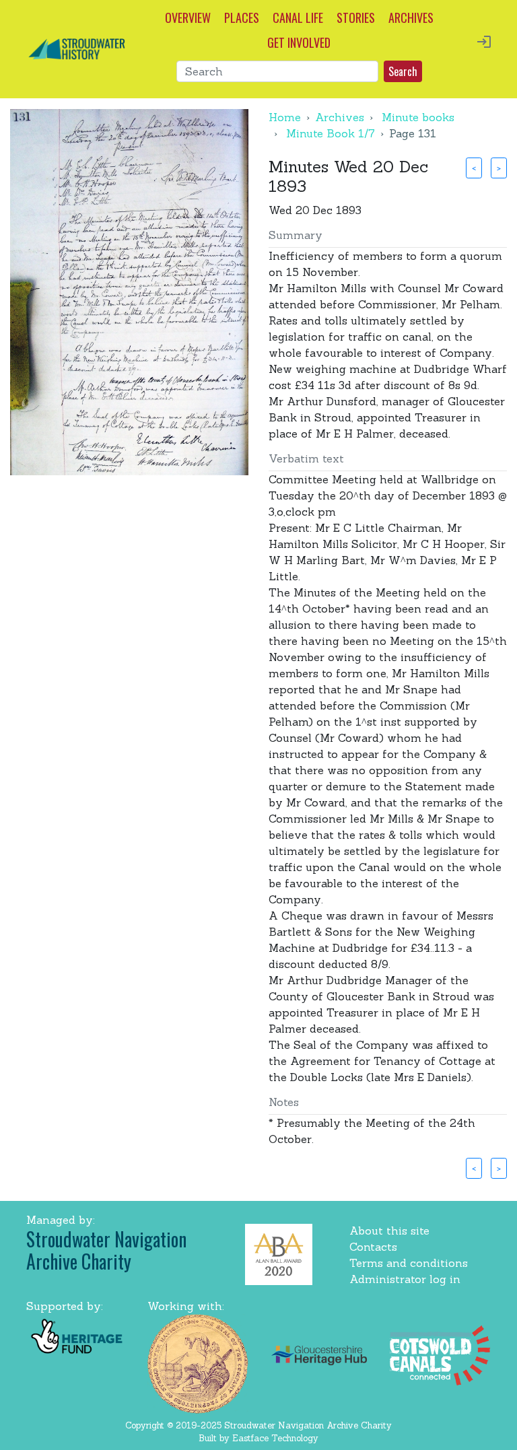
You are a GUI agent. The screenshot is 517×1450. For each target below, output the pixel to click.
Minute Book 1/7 (330, 133)
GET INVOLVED (299, 42)
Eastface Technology (275, 1438)
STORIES (356, 17)
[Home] (76, 48)
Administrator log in (404, 1279)
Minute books (418, 117)
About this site (389, 1230)
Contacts (373, 1246)
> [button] (499, 168)
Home (285, 117)
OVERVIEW (188, 17)
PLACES (241, 17)
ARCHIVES (411, 17)
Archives (339, 117)
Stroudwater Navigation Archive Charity (106, 1250)
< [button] (474, 168)
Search (402, 71)
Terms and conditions (408, 1263)
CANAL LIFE (298, 17)
